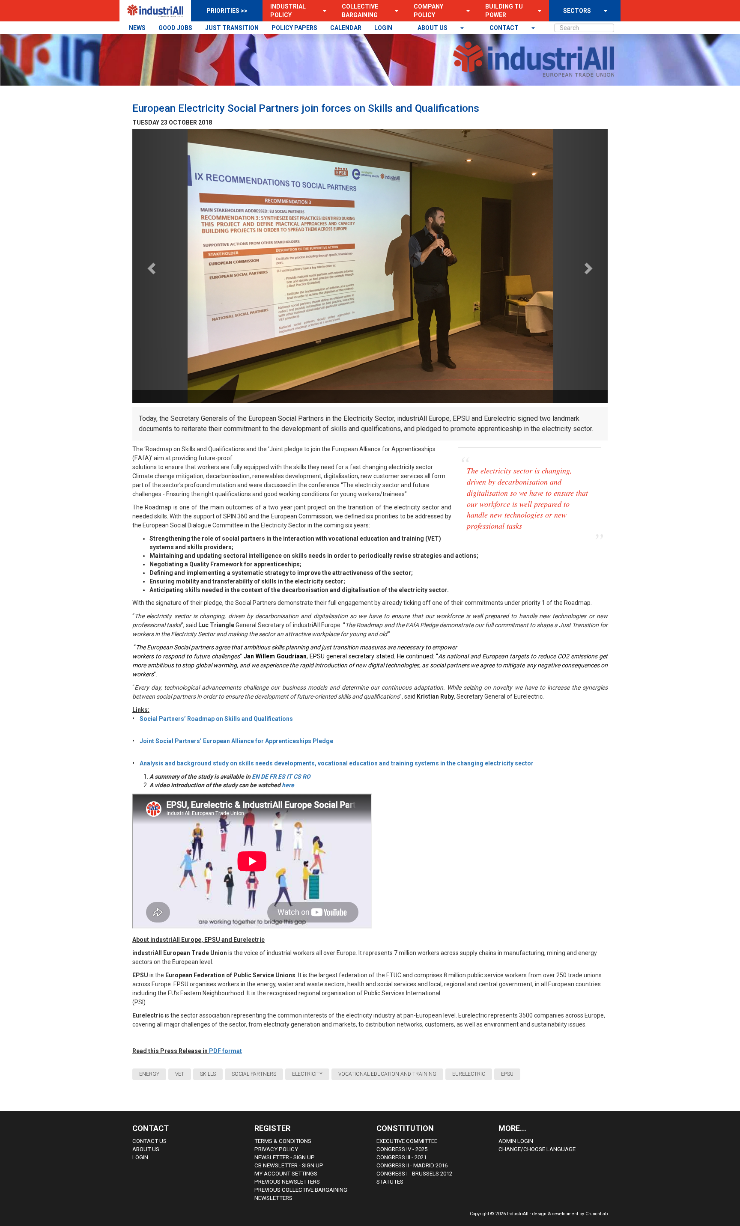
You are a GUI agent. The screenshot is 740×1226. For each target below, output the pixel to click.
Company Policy (428, 10)
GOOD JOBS (175, 27)
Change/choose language (537, 1149)
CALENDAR (345, 27)
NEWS (137, 27)
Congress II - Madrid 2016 (412, 1165)
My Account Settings (285, 1173)
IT (289, 776)
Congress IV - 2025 (401, 1149)
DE (264, 776)
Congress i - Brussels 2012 (414, 1173)
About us (433, 27)
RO (306, 776)
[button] (322, 10)
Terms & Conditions (282, 1141)
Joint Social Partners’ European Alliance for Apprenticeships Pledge (237, 741)
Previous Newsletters (287, 1181)
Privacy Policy (276, 1149)
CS (297, 776)
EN (256, 776)
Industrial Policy (288, 10)
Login (140, 1157)
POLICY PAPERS (294, 27)
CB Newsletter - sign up (288, 1165)
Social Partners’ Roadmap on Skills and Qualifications (216, 718)
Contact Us (149, 1141)
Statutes (389, 1181)
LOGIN (383, 27)
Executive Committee (406, 1141)
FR (273, 776)
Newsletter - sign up (284, 1157)
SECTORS (577, 10)
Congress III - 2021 (401, 1157)
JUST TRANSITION (232, 27)
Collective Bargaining (360, 10)
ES (281, 776)
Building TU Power (504, 10)
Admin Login (515, 1141)
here (288, 785)
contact (504, 27)
